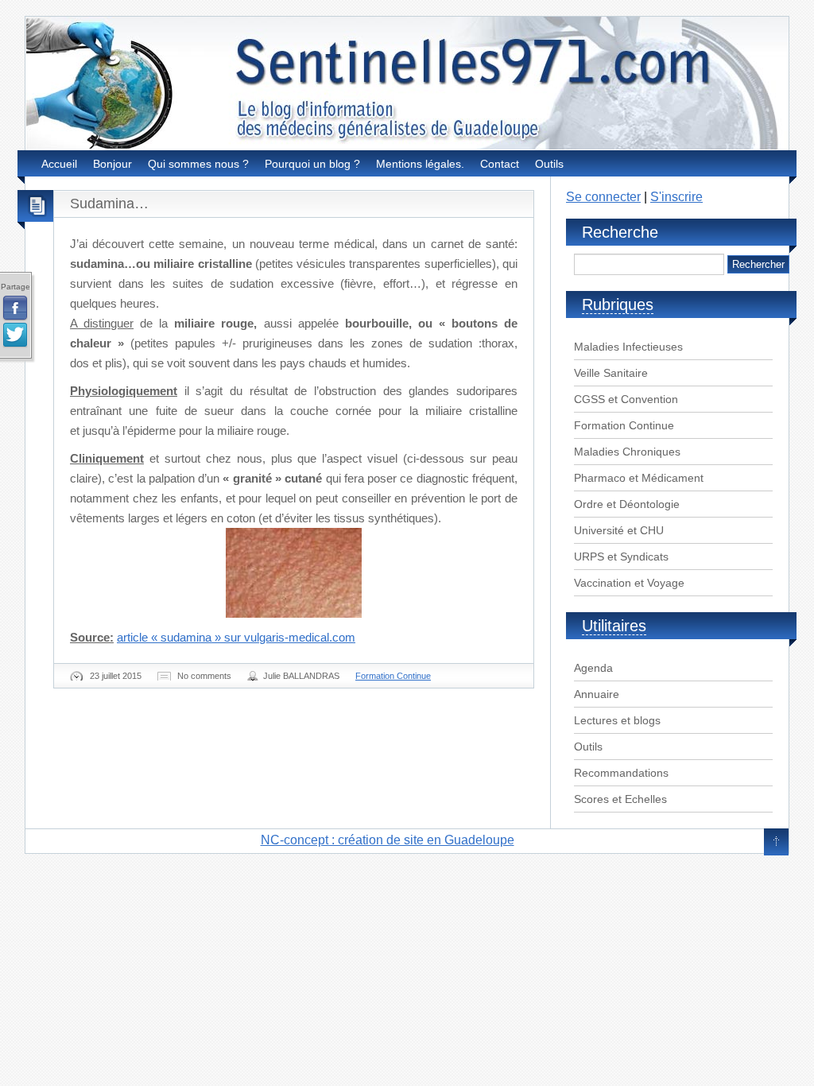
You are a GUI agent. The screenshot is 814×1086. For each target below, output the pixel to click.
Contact (499, 163)
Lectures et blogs (617, 720)
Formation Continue (393, 676)
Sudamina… (109, 203)
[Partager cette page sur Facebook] (15, 308)
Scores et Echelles (620, 799)
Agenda (593, 667)
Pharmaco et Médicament (639, 477)
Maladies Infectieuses (628, 346)
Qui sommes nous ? (198, 163)
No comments (204, 676)
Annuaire (596, 694)
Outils (549, 163)
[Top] (776, 842)
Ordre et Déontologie (627, 504)
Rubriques (617, 304)
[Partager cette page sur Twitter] (15, 335)
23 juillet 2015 (115, 676)
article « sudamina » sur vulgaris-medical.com (236, 637)
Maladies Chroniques (627, 451)
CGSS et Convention (626, 399)
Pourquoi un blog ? (312, 163)
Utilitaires (614, 625)
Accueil (59, 163)
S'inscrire (676, 197)
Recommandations (621, 772)
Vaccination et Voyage (629, 582)
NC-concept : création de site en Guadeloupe (387, 840)
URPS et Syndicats (621, 556)
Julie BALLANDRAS (301, 676)
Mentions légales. (420, 163)
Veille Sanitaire (611, 373)
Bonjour (112, 163)
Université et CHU (619, 530)
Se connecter (603, 197)
